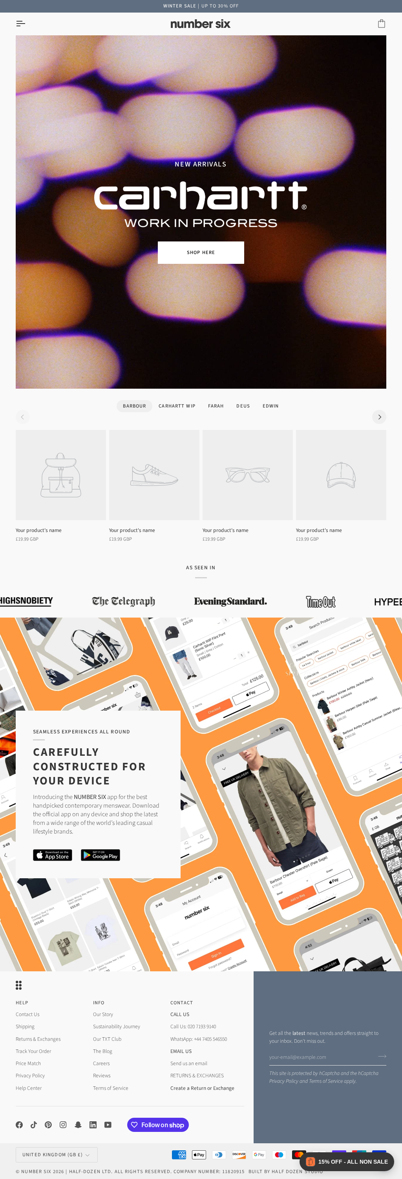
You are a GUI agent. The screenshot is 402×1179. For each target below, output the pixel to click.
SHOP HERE (201, 252)
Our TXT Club (107, 1039)
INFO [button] (99, 1002)
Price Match (28, 1063)
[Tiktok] (34, 1124)
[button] (347, 1161)
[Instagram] (63, 1124)
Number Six (36, 1171)
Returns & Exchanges (38, 1039)
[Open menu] (27, 24)
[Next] (379, 417)
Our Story (103, 1014)
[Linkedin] (93, 1124)
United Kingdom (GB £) (52, 1154)
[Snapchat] (78, 1124)
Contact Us (27, 1014)
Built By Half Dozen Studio (286, 1171)
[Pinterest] (48, 1124)
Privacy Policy (283, 1081)
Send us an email (188, 1063)
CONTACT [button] (182, 1002)
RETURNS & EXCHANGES (197, 1075)
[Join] (379, 1056)
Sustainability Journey (116, 1026)
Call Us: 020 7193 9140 (193, 1026)
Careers (101, 1063)
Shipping (25, 1026)
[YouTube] (107, 1124)
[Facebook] (19, 1124)
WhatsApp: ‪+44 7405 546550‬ (198, 1039)
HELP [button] (22, 1002)
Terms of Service (326, 1081)
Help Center (29, 1088)
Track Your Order (33, 1051)
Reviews (101, 1075)
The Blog (102, 1051)
